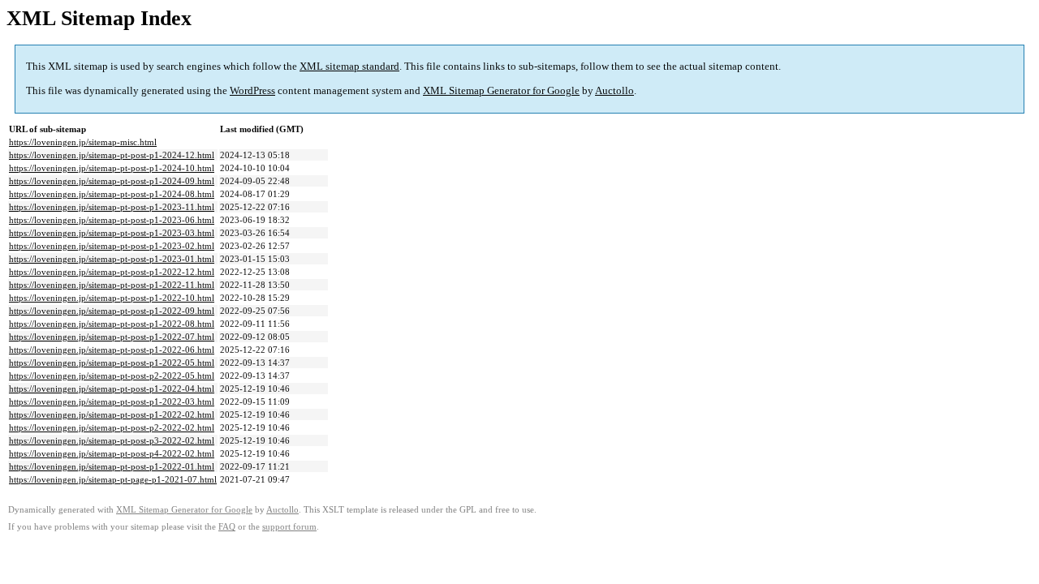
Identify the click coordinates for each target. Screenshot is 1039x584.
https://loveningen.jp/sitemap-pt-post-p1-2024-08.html (111, 194)
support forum (289, 526)
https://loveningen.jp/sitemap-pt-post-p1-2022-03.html (111, 401)
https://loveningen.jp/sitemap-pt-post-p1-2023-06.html (111, 220)
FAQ (226, 526)
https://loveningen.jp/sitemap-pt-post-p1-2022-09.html (111, 311)
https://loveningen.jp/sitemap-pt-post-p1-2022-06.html (111, 349)
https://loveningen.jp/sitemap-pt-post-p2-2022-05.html (111, 375)
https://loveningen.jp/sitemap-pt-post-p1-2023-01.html (111, 259)
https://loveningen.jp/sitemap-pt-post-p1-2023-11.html (111, 207)
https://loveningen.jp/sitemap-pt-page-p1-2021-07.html (113, 479)
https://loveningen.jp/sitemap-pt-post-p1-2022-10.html (111, 298)
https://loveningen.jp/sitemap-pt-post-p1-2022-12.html (111, 272)
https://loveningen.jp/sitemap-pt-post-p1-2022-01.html (111, 466)
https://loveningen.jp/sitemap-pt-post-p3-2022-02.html (111, 440)
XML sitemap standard (349, 66)
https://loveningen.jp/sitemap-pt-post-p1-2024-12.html (111, 155)
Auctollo (614, 90)
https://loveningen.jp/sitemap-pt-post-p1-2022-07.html (111, 336)
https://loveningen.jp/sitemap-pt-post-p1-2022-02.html (111, 414)
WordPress (252, 90)
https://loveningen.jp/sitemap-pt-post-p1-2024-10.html (111, 168)
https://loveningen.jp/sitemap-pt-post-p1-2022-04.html (111, 388)
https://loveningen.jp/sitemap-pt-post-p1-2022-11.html (111, 285)
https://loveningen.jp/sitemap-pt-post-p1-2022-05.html (111, 362)
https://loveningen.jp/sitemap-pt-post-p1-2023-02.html (111, 246)
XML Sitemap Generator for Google (501, 90)
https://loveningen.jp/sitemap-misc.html (83, 142)
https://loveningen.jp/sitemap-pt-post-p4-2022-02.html (111, 453)
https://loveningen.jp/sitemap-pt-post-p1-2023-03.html (111, 233)
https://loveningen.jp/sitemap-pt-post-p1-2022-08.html (111, 323)
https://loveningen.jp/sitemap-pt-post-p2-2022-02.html (111, 427)
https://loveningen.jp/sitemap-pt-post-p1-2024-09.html (111, 181)
